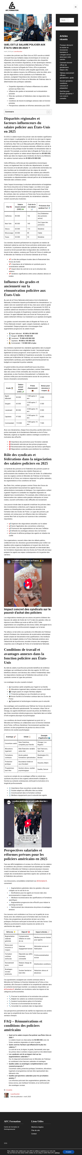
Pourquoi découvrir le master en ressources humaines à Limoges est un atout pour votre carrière (66, 52)
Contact (34, 1134)
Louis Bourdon (15, 1094)
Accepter (68, 1152)
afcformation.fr (42, 881)
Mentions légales (37, 1127)
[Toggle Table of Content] (47, 112)
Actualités (9, 1090)
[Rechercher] (71, 20)
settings (57, 1153)
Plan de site (35, 1130)
